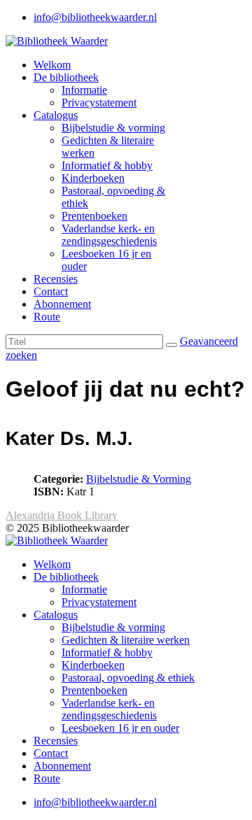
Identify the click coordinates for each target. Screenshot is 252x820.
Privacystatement (99, 102)
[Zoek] (171, 345)
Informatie (84, 90)
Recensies (56, 279)
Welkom (52, 65)
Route (47, 317)
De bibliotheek (66, 77)
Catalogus (56, 115)
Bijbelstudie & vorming (113, 128)
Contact (51, 291)
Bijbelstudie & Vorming (138, 479)
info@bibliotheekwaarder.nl (95, 17)
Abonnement (62, 304)
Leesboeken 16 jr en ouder (120, 728)
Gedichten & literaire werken (126, 640)
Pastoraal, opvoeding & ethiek (128, 678)
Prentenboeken (94, 216)
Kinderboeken (93, 178)
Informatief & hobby (107, 165)
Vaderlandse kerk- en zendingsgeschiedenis (109, 234)
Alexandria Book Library (62, 515)
